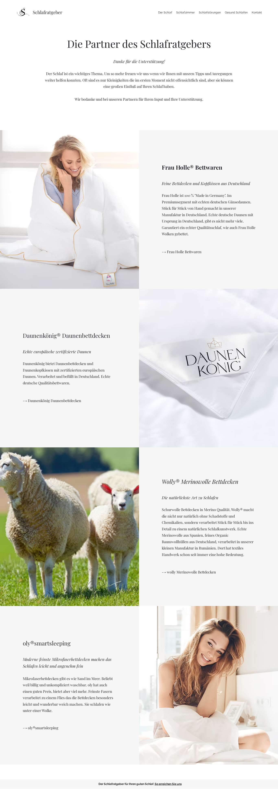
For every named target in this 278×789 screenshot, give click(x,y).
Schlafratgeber (47, 12)
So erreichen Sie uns (168, 784)
